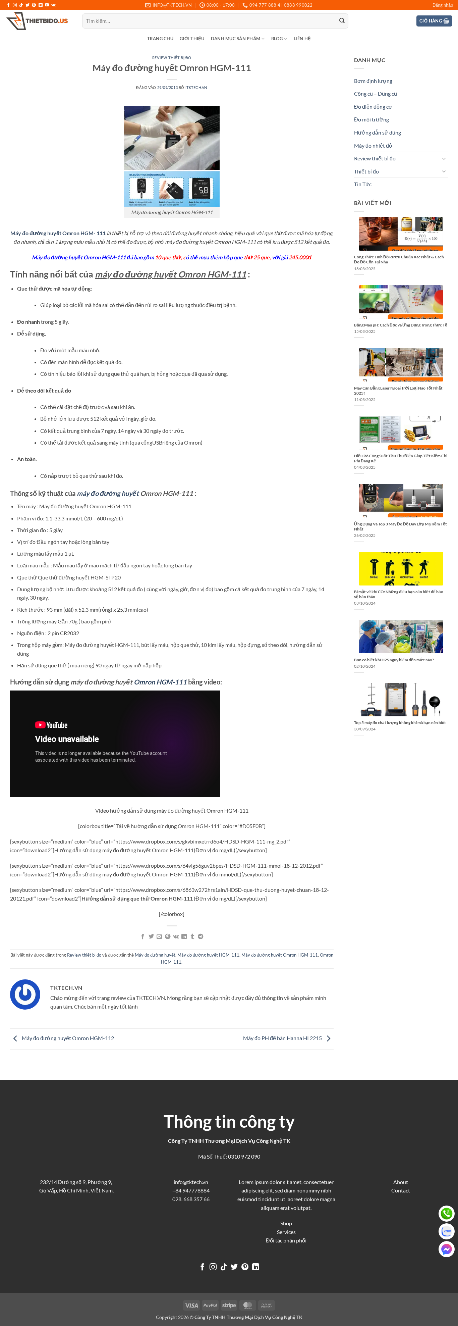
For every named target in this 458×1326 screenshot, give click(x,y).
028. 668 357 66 (191, 1199)
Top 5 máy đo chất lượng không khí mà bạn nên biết (400, 722)
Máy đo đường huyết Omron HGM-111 (279, 955)
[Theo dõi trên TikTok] (21, 5)
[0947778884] (447, 1214)
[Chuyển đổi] (444, 158)
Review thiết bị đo (171, 57)
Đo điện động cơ (373, 106)
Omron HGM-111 (160, 682)
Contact (400, 1190)
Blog (277, 38)
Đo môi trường (371, 119)
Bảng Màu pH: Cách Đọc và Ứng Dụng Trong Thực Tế (400, 325)
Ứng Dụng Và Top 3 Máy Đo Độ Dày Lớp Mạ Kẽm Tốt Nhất (400, 526)
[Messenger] (447, 1249)
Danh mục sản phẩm (235, 38)
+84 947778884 (191, 1190)
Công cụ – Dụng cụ (375, 93)
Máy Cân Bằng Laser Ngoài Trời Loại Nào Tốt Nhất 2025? (398, 390)
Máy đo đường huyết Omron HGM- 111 (58, 233)
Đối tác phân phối (286, 1240)
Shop (286, 1223)
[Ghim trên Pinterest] (167, 937)
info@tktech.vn (191, 1182)
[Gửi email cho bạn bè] (159, 937)
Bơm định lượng (373, 81)
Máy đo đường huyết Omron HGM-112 (67, 1038)
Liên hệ (302, 38)
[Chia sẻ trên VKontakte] (176, 937)
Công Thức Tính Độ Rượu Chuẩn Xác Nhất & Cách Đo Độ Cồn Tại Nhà (399, 259)
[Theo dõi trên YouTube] (47, 5)
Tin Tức (362, 184)
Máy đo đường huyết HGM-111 (208, 955)
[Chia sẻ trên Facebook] (143, 937)
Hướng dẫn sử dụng (377, 132)
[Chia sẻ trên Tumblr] (192, 937)
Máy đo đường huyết (155, 955)
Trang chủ (160, 38)
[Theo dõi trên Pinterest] (34, 5)
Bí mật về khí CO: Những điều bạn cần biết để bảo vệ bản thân (398, 594)
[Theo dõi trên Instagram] (15, 5)
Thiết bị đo (366, 171)
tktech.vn (196, 87)
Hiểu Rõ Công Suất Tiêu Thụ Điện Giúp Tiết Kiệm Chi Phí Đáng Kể (400, 458)
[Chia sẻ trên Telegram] (200, 937)
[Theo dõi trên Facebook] (8, 5)
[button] (443, 5)
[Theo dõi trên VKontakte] (53, 5)
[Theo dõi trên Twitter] (27, 5)
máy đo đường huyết (108, 493)
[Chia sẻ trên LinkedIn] (184, 937)
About (400, 1182)
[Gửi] (342, 21)
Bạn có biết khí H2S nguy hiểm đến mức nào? (394, 660)
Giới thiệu (192, 38)
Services (286, 1232)
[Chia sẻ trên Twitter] (151, 937)
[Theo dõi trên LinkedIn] (41, 5)
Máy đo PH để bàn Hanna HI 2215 (283, 1038)
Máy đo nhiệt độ (373, 145)
